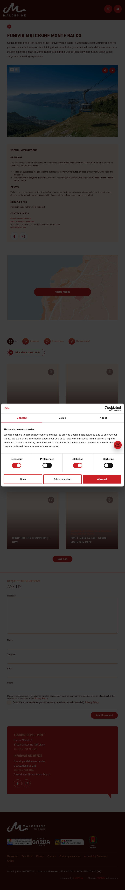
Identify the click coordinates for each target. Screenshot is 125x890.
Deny (23, 479)
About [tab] (103, 417)
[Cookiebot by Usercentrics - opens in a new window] (107, 408)
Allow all (102, 479)
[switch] (47, 465)
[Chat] (118, 445)
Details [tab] (63, 417)
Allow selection (62, 479)
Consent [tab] (22, 417)
